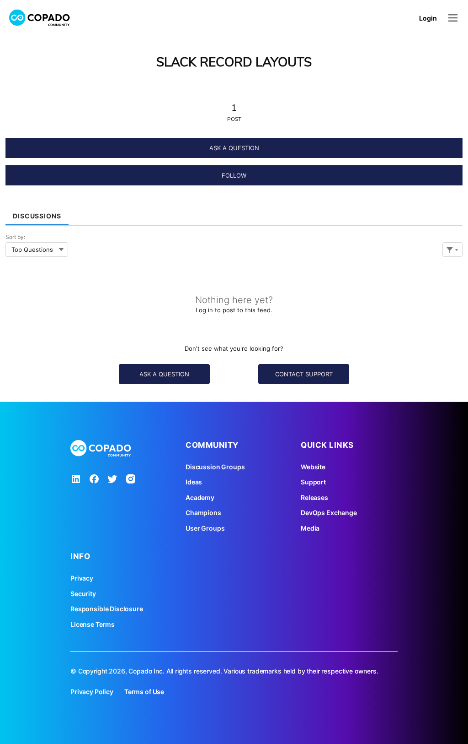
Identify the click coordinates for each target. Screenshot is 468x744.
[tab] (37, 212)
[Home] (39, 18)
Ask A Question (234, 148)
